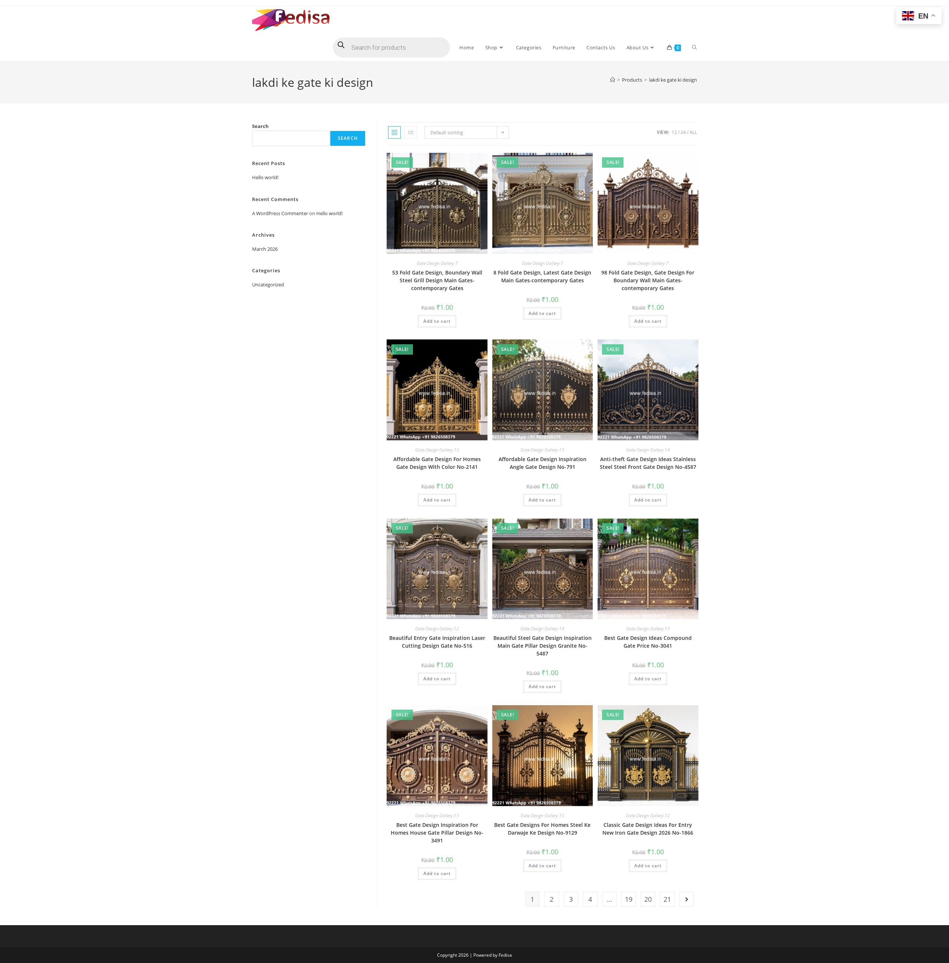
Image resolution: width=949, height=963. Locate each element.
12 (674, 132)
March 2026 (265, 249)
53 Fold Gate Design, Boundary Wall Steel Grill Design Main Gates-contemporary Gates (437, 280)
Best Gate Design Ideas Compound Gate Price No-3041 (648, 641)
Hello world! (265, 177)
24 (683, 132)
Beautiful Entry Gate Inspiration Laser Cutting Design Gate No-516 (437, 641)
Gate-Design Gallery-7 (437, 263)
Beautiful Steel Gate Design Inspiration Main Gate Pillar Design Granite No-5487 (542, 645)
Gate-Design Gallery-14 (648, 450)
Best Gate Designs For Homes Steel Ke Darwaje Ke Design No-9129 (542, 828)
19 (628, 899)
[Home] (612, 79)
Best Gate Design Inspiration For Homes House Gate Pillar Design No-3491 (437, 832)
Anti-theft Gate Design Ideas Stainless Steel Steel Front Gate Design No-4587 (648, 463)
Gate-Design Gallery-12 (437, 628)
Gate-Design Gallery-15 (542, 815)
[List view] (410, 132)
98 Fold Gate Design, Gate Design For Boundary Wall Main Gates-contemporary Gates (647, 280)
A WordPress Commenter (280, 213)
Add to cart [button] (437, 321)
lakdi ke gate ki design (673, 79)
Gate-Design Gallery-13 (437, 450)
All (693, 132)
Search (260, 126)
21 (667, 899)
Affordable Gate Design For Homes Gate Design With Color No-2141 (437, 463)
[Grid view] (394, 132)
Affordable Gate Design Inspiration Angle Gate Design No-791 (542, 463)
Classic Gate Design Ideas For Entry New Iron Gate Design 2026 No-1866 (647, 828)
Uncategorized (268, 284)
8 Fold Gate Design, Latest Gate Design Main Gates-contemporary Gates (542, 276)
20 (648, 899)
